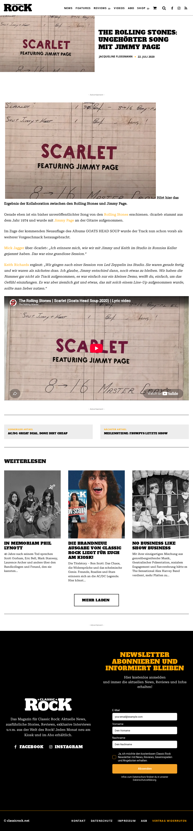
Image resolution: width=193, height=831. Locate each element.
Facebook (32, 747)
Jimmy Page (64, 220)
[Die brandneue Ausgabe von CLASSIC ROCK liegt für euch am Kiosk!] (96, 504)
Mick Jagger (14, 248)
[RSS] (185, 8)
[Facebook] (172, 8)
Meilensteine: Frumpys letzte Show (136, 433)
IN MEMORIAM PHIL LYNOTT (27, 546)
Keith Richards (16, 265)
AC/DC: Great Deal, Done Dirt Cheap (38, 433)
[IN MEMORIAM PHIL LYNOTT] (32, 504)
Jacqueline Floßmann (115, 56)
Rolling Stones (116, 214)
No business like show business (153, 546)
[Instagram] (179, 8)
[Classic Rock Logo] (18, 7)
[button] (164, 8)
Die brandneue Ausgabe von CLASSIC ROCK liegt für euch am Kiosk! (94, 550)
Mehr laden (96, 600)
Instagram (69, 747)
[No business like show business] (160, 504)
